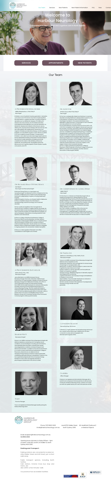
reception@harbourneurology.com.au (37, 435)
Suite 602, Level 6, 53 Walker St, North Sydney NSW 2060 (36, 443)
